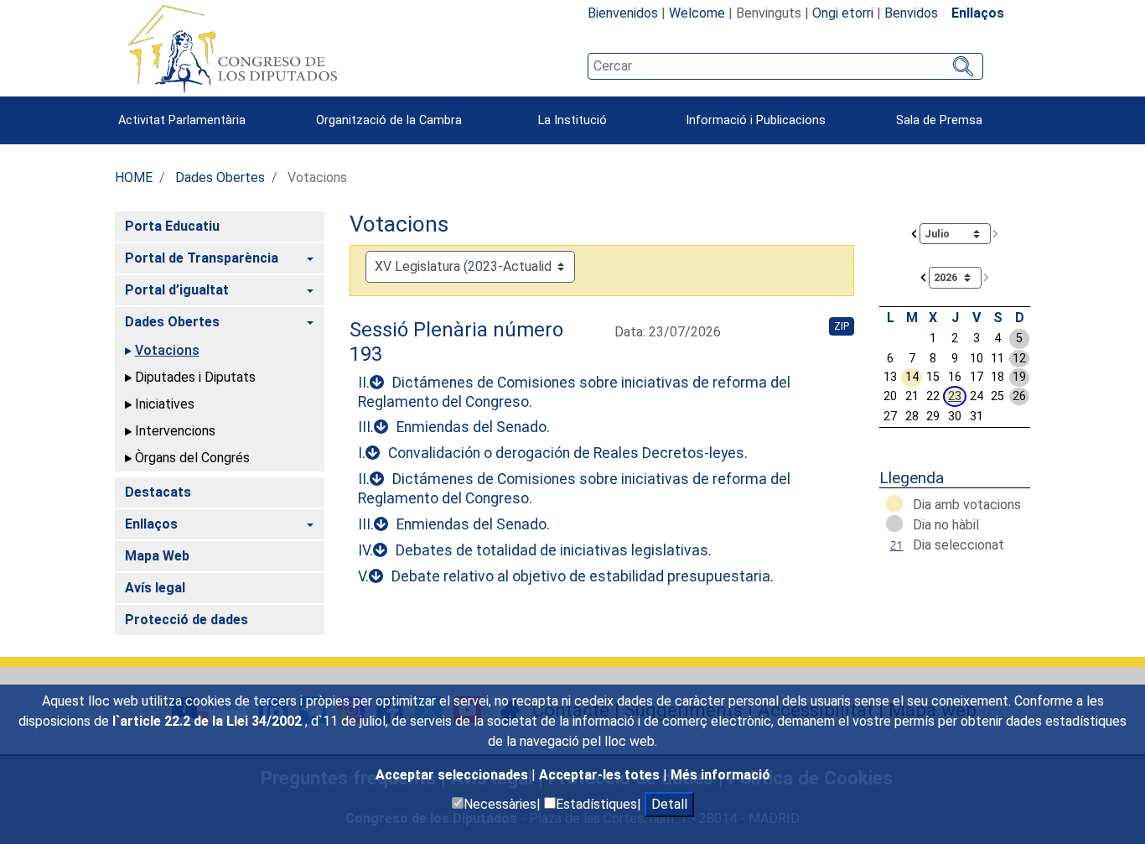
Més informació (720, 775)
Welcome (697, 13)
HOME (134, 177)
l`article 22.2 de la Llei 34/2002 (208, 721)
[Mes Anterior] (914, 233)
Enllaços (977, 13)
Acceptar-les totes (601, 775)
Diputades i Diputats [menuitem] (195, 377)
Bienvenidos (623, 13)
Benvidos (911, 13)
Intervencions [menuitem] (175, 431)
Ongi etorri (842, 13)
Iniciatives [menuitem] (164, 404)
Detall (669, 804)
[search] (785, 66)
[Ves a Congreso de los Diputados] (232, 48)
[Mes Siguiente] (996, 233)
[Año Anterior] (924, 276)
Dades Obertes (220, 177)
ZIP (841, 326)
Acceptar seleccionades (453, 775)
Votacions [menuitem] (167, 350)
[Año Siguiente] (987, 276)
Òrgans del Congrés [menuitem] (192, 458)
